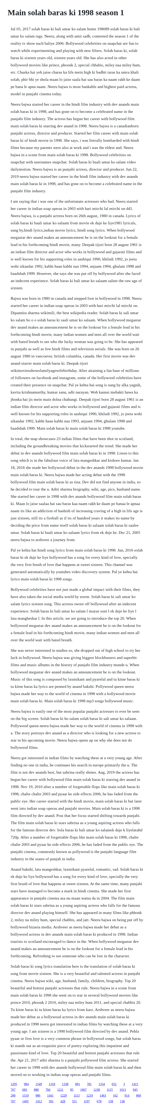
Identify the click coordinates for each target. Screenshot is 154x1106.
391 (51, 1101)
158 (110, 1101)
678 (99, 1101)
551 (74, 1101)
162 (115, 1095)
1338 (65, 1084)
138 (122, 1101)
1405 (25, 1101)
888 (36, 1089)
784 (48, 1089)
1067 (83, 1089)
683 (24, 1089)
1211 (60, 1089)
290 (13, 1095)
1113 (77, 1095)
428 (62, 1101)
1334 (101, 1084)
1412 (38, 1101)
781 (89, 1084)
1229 (63, 1095)
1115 (110, 1089)
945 (135, 1089)
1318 (52, 1084)
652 (114, 1084)
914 (127, 1095)
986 (37, 1095)
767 (13, 1089)
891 (77, 1084)
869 (138, 1095)
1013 (123, 1089)
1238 (96, 1089)
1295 (14, 1084)
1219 (89, 1095)
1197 (87, 1101)
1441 (50, 1095)
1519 (25, 1095)
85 (71, 1089)
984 (26, 1084)
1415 (135, 1084)
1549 (38, 1084)
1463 (103, 1095)
